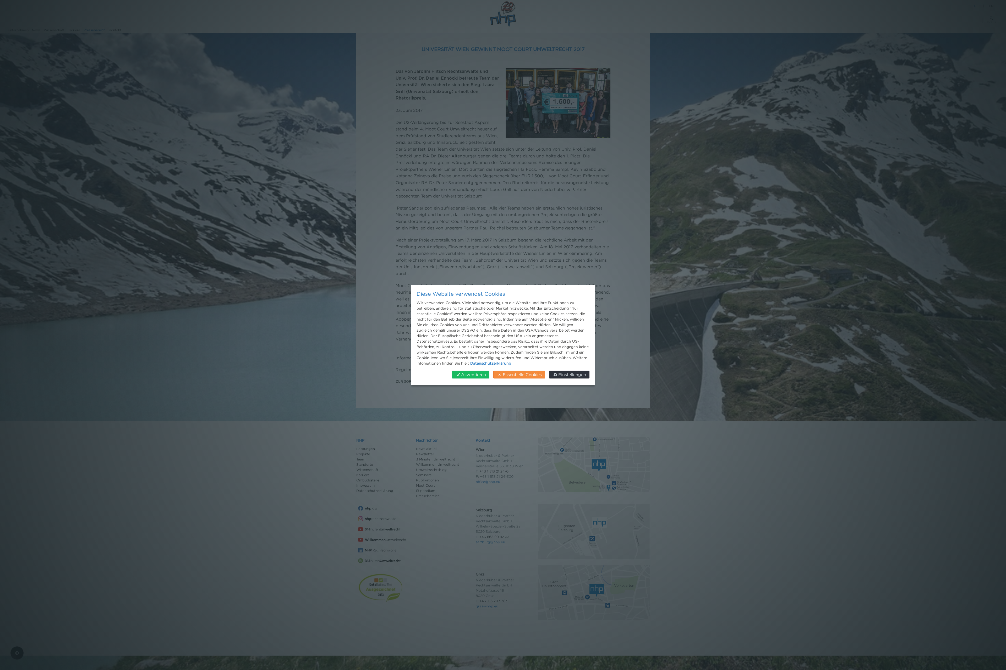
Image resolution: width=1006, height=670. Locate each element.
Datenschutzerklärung (490, 363)
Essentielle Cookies (522, 374)
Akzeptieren (473, 374)
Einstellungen (572, 374)
